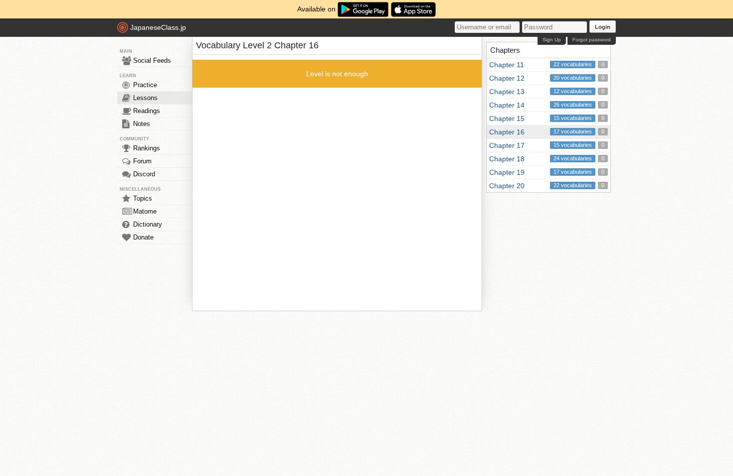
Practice (145, 85)
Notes (141, 123)
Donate (143, 237)
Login (602, 27)
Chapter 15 (546, 118)
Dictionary (147, 224)
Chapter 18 (546, 159)
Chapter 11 (546, 65)
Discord (144, 174)
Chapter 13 (546, 92)
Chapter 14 (546, 105)
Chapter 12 (546, 78)
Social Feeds (152, 60)
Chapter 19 (546, 172)
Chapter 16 (546, 132)
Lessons (145, 98)
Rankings (146, 148)
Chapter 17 (546, 145)
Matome (145, 211)
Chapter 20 (546, 186)
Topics (142, 198)
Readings (146, 111)
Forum (142, 161)
